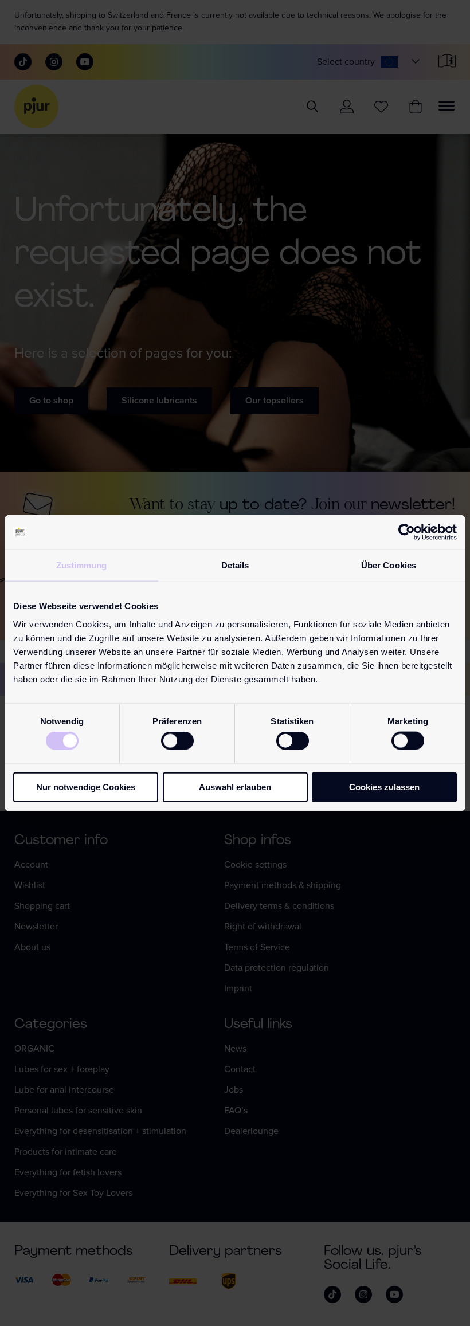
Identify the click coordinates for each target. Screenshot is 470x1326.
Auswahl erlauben (235, 786)
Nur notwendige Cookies (85, 786)
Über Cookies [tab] (388, 565)
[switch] (177, 741)
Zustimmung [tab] (81, 565)
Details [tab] (235, 565)
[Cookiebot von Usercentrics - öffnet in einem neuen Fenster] (407, 532)
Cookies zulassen (384, 786)
